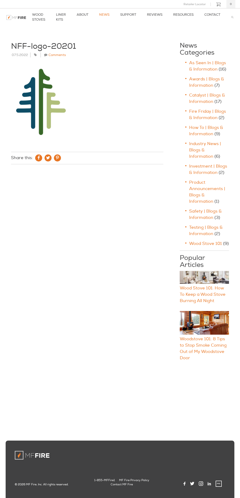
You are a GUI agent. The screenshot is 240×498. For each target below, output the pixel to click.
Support (128, 15)
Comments (57, 55)
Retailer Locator (195, 4)
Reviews (154, 15)
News (104, 15)
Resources (183, 15)
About (82, 15)
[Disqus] (87, 231)
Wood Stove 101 (205, 243)
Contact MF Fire (122, 484)
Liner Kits (61, 17)
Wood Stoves (38, 17)
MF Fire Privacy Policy (134, 480)
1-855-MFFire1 (104, 480)
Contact (212, 15)
